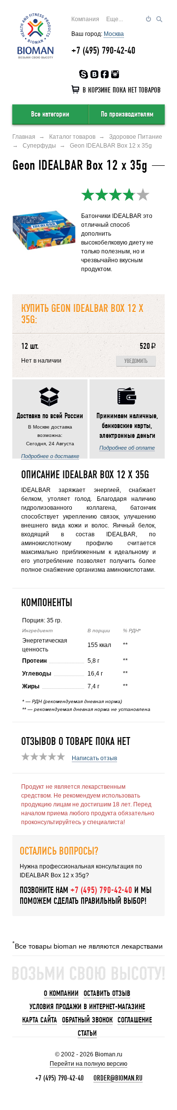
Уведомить (136, 361)
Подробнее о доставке (50, 456)
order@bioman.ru (118, 1078)
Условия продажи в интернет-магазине (87, 1006)
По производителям (127, 114)
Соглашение (135, 1020)
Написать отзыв (94, 758)
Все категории (50, 114)
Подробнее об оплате (127, 448)
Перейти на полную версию (88, 1063)
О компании (61, 993)
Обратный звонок (87, 1020)
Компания (85, 19)
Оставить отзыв (107, 993)
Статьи (87, 1033)
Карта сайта (39, 1020)
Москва (114, 34)
